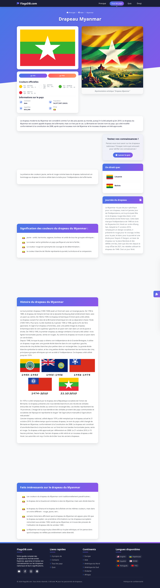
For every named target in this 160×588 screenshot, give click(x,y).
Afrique (88, 574)
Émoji (139, 3)
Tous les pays (116, 3)
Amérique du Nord (92, 563)
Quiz (129, 3)
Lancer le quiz (124, 155)
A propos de (57, 556)
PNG (63, 76)
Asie (81, 13)
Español (123, 561)
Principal (102, 3)
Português (124, 566)
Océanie (88, 571)
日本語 (135, 561)
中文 (136, 566)
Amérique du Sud (92, 567)
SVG (34, 76)
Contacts (55, 560)
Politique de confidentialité (133, 582)
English (122, 557)
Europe (88, 556)
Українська (136, 557)
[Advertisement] (57, 149)
